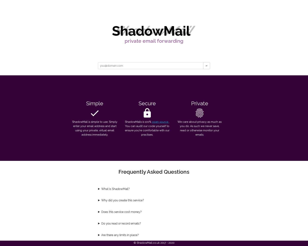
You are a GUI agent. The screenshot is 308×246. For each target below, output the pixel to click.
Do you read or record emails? (121, 223)
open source (160, 121)
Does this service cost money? (121, 212)
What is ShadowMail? (115, 189)
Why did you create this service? (122, 200)
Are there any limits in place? (120, 235)
